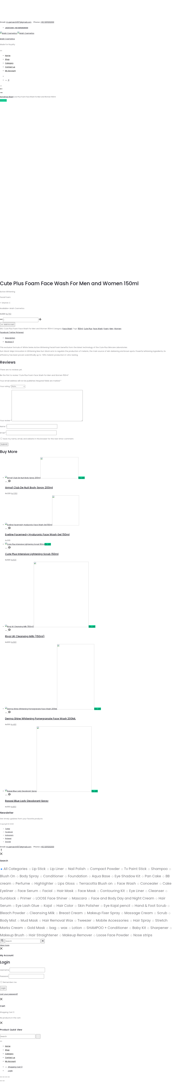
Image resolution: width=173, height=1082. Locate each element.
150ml (80, 328)
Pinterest (20, 332)
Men (111, 328)
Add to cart (9, 324)
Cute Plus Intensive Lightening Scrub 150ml (32, 554)
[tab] (89, 338)
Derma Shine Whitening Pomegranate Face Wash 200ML (40, 718)
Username (4, 970)
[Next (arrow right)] (4, 1080)
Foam (106, 328)
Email (3, 433)
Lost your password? (9, 994)
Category (9, 63)
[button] (6, 481)
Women (117, 328)
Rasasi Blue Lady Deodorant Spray (27, 801)
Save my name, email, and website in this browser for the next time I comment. (38, 439)
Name (3, 426)
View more (4, 945)
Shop (7, 59)
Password (4, 976)
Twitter (12, 332)
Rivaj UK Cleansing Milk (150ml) (25, 636)
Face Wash (9, 97)
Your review (6, 420)
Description (10, 338)
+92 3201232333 (47, 22)
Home (7, 55)
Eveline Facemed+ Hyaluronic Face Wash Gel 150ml (37, 534)
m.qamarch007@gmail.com (18, 22)
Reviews (9, 342)
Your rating (5, 386)
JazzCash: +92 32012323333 (16, 28)
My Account (10, 71)
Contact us (10, 67)
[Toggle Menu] (1, 50)
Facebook (4, 332)
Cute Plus (88, 328)
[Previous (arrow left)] (1, 1080)
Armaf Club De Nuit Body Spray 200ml (29, 487)
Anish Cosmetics (7, 39)
